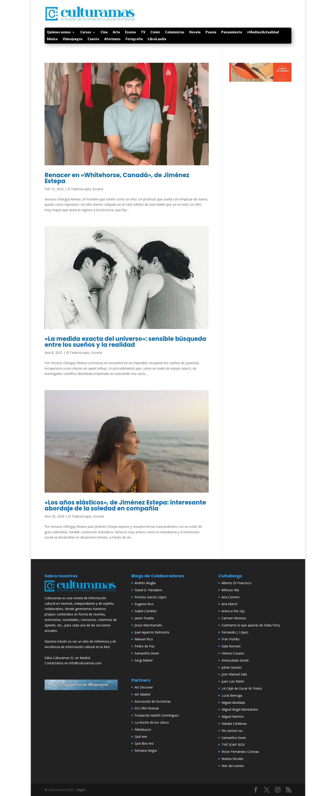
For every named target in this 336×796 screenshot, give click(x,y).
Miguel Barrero (232, 716)
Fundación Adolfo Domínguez (157, 715)
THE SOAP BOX (233, 744)
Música (52, 39)
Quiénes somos (59, 32)
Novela (194, 32)
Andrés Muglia (145, 583)
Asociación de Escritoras (153, 701)
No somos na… (232, 730)
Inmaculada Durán (235, 660)
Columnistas (174, 32)
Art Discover (144, 687)
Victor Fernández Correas (240, 751)
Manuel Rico (144, 639)
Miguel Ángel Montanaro (239, 709)
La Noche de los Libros (152, 722)
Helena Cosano (232, 653)
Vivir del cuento (232, 766)
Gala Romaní (230, 646)
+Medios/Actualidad (263, 32)
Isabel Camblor (146, 611)
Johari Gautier (231, 667)
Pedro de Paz (145, 646)
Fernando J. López (234, 632)
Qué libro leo (144, 743)
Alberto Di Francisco (236, 583)
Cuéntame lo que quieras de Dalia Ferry (250, 625)
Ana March (229, 604)
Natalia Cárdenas (234, 723)
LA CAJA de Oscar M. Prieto (241, 688)
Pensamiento (231, 32)
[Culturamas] (81, 592)
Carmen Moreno (233, 618)
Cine (104, 32)
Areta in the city (233, 611)
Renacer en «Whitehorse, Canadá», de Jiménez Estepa (117, 178)
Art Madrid (142, 694)
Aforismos (112, 39)
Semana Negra (146, 750)
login (81, 790)
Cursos (85, 32)
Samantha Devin (147, 653)
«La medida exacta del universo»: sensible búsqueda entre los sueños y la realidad (125, 342)
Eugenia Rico (144, 604)
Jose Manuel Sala (234, 674)
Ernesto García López (150, 597)
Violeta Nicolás (232, 759)
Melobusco (143, 729)
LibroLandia (157, 39)
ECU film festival (147, 708)
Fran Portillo (230, 639)
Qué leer (141, 736)
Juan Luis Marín (232, 681)
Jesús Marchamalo (148, 625)
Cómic (155, 32)
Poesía (210, 32)
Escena (130, 32)
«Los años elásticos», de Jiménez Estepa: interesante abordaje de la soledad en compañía (125, 505)
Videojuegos (73, 39)
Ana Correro (230, 597)
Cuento (93, 39)
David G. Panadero (148, 590)
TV (143, 32)
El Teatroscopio (79, 189)
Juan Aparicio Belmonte (152, 632)
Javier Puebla (144, 618)
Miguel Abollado (233, 702)
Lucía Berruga (231, 695)
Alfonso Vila (230, 590)
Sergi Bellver (144, 660)
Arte (116, 32)
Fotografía (134, 39)
